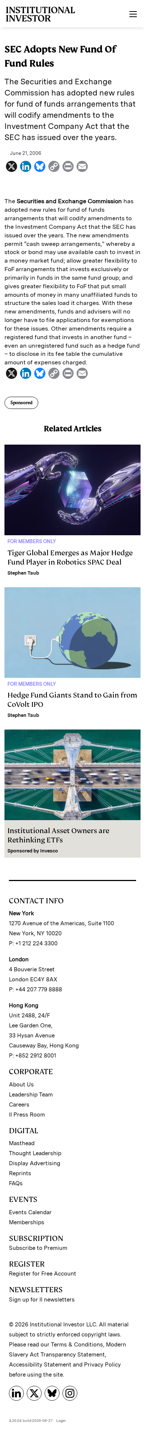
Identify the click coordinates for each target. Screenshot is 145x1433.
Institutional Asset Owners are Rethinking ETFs (58, 835)
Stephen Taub (23, 573)
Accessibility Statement (40, 1364)
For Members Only (31, 541)
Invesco (49, 851)
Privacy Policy (102, 1364)
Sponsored (21, 403)
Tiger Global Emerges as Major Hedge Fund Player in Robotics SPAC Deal (70, 557)
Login (61, 1420)
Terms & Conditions (77, 1344)
